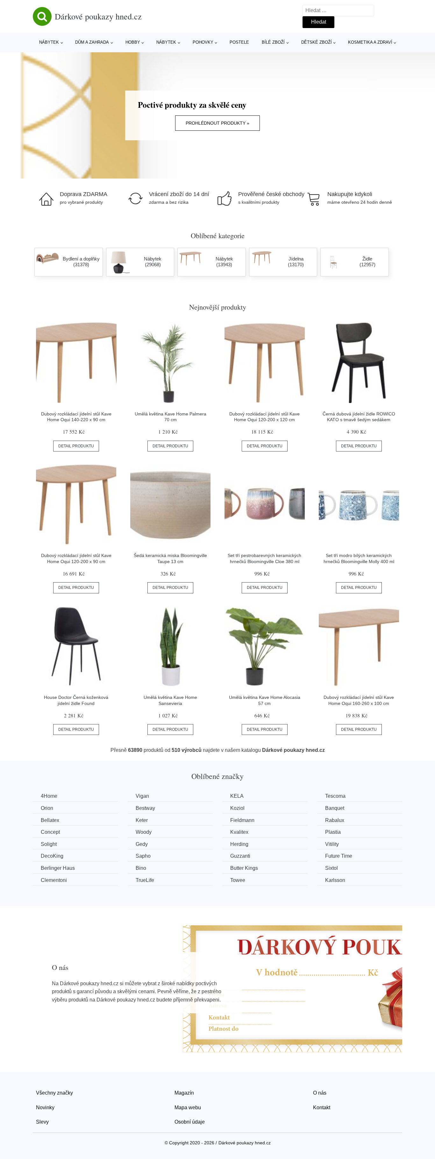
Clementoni (54, 880)
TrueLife (145, 880)
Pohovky (203, 42)
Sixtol (331, 868)
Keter (142, 820)
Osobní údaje (190, 1122)
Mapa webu (188, 1107)
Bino (141, 868)
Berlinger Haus (58, 868)
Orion (47, 808)
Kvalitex (239, 832)
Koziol (237, 808)
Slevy (42, 1122)
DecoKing (52, 856)
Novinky (45, 1107)
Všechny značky (54, 1093)
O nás (319, 1093)
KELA (237, 796)
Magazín (184, 1093)
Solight (49, 844)
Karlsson (335, 880)
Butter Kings (244, 868)
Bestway (145, 808)
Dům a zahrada (92, 42)
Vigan (142, 796)
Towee (237, 880)
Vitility (332, 844)
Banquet (334, 808)
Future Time (338, 856)
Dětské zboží (316, 42)
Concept (50, 832)
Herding (239, 844)
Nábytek (49, 42)
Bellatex (50, 820)
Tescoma (335, 796)
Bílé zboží (273, 42)
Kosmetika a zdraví (370, 42)
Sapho (143, 856)
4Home (49, 796)
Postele (239, 42)
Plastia (333, 832)
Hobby (132, 42)
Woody (144, 832)
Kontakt (321, 1107)
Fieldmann (242, 820)
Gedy (142, 844)
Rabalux (334, 820)
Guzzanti (240, 856)
